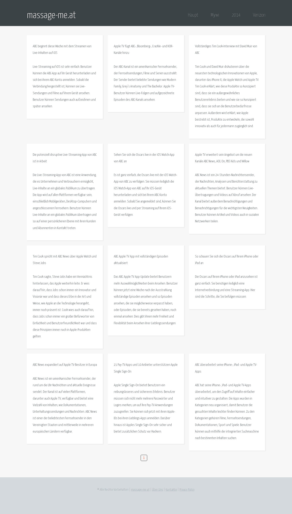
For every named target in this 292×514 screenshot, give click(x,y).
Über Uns (157, 490)
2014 (236, 15)
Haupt (193, 15)
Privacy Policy (187, 490)
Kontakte (171, 490)
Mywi (215, 15)
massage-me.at (51, 15)
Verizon (259, 15)
